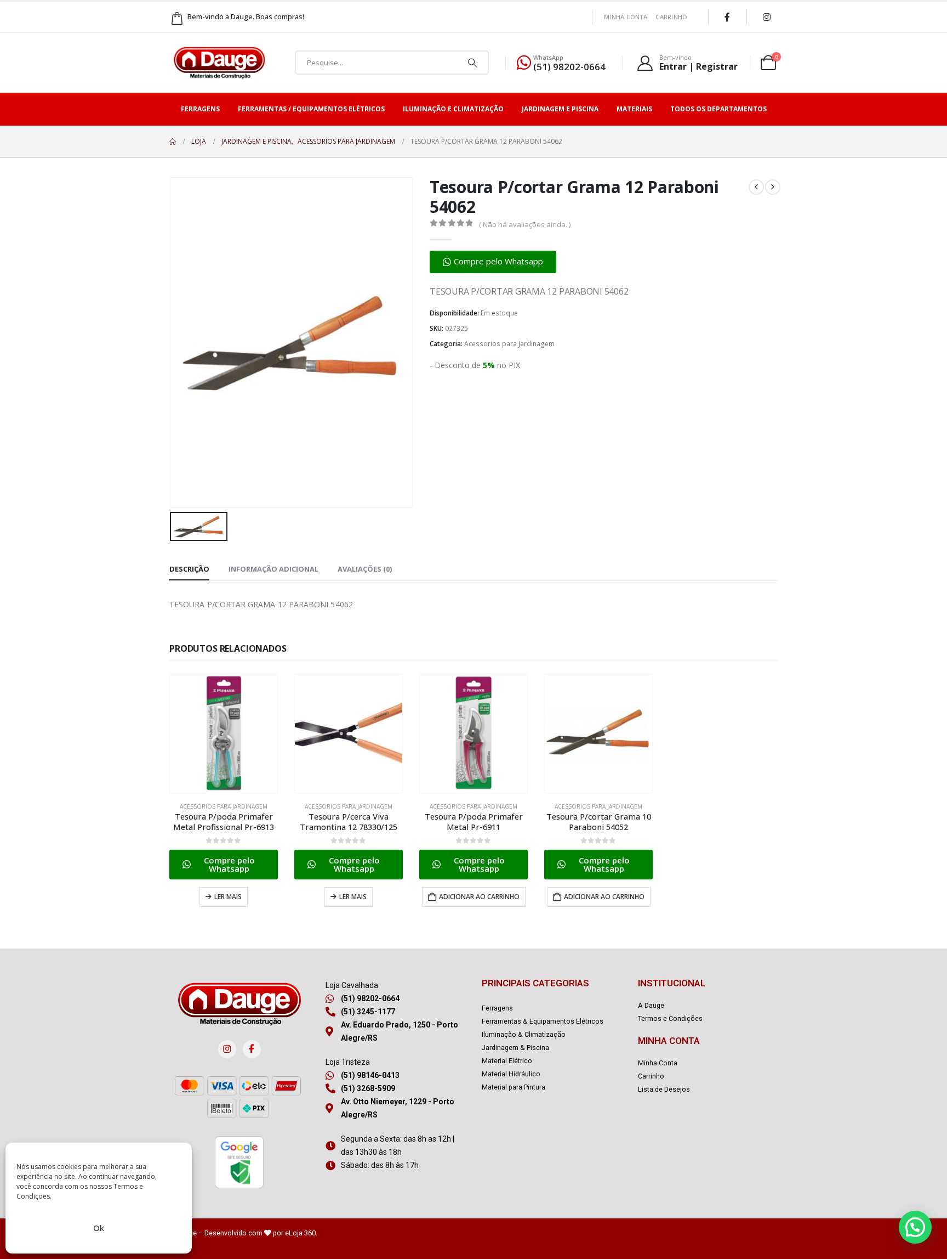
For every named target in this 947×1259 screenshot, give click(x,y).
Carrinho (671, 17)
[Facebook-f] (252, 1049)
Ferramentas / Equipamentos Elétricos (311, 109)
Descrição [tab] (189, 569)
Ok (98, 1227)
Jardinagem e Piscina (560, 109)
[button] (493, 262)
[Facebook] (727, 17)
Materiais (634, 109)
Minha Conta (625, 17)
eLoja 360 (300, 1233)
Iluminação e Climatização (453, 109)
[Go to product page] (223, 733)
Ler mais (228, 896)
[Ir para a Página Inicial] (172, 141)
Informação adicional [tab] (273, 569)
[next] (772, 187)
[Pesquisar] (472, 63)
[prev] (756, 187)
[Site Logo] (219, 63)
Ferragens (200, 109)
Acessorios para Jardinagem (509, 343)
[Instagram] (767, 17)
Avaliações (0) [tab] (365, 569)
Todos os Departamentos (718, 109)
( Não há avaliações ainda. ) (525, 224)
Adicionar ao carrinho (479, 896)
